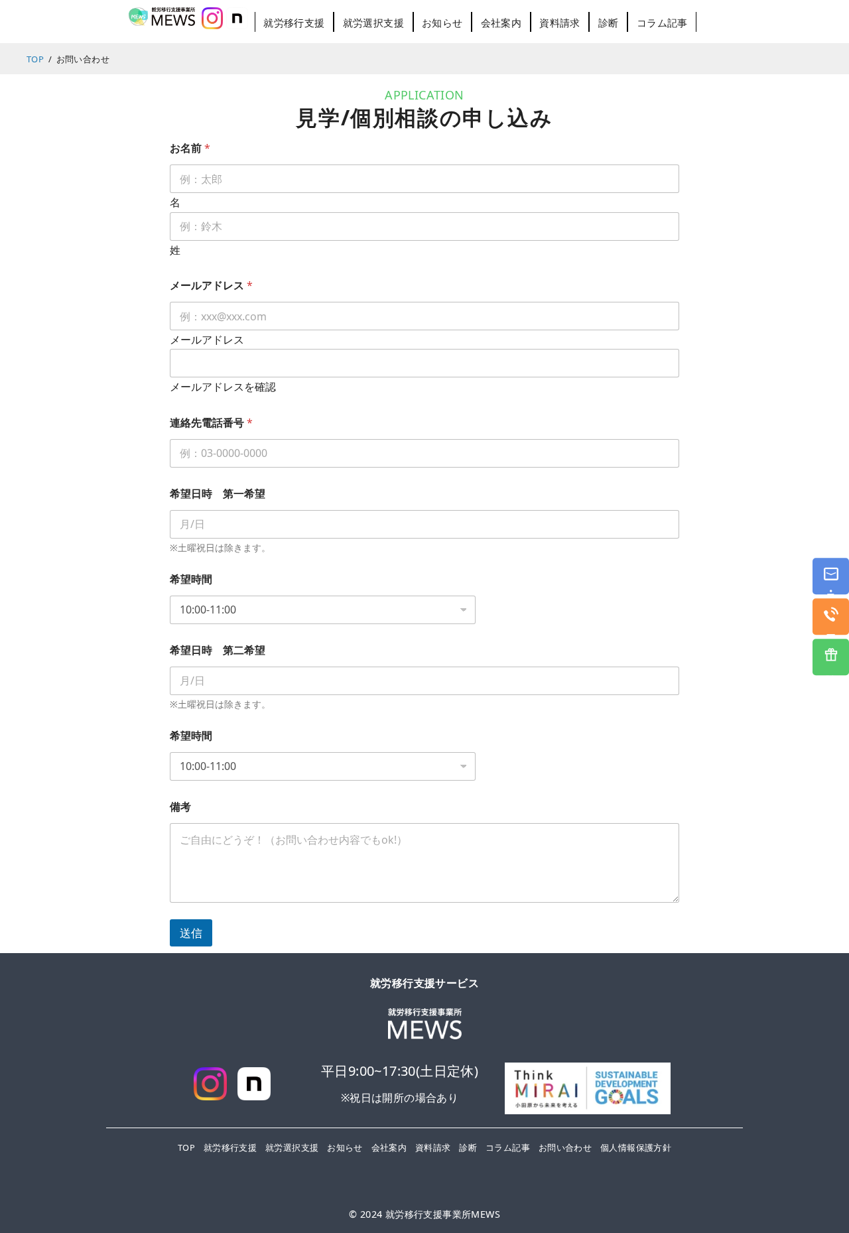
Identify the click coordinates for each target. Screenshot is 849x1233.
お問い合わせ (565, 1147)
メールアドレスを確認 (223, 387)
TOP (186, 1147)
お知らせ (442, 22)
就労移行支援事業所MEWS (442, 1214)
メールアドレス (207, 339)
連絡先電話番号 (211, 423)
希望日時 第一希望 (217, 493)
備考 (180, 807)
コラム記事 (662, 22)
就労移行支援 (293, 22)
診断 (608, 22)
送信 (191, 933)
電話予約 (831, 624)
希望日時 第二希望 (217, 650)
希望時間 (191, 579)
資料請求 (559, 22)
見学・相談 (831, 584)
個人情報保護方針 (635, 1147)
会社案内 (501, 22)
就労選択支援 (373, 22)
